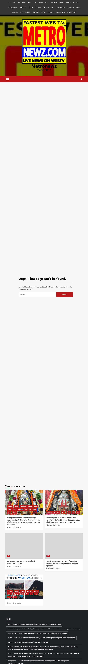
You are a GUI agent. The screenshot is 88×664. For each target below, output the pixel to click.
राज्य (35, 2)
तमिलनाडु (68, 2)
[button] (7, 79)
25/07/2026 (57, 525)
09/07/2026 (18, 566)
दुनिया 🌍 (20, 509)
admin (10, 527)
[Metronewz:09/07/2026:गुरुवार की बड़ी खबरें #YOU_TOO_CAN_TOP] (24, 546)
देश (9, 2)
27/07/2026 (18, 527)
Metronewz (44, 66)
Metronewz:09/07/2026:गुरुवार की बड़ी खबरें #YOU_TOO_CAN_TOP (21, 562)
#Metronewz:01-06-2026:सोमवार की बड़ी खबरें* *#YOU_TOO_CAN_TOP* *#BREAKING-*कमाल (34, 624)
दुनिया (23, 2)
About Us (23, 7)
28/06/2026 (57, 569)
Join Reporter (60, 7)
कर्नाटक (30, 506)
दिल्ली (14, 2)
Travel (16, 591)
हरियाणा (61, 2)
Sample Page (71, 12)
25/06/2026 (18, 603)
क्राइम (29, 2)
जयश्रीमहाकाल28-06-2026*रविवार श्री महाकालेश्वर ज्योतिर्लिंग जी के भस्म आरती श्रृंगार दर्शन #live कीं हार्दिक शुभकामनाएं (62, 563)
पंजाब (46, 2)
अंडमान (41, 2)
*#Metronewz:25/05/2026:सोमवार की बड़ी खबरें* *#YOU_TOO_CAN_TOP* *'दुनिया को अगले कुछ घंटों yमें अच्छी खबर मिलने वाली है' (41, 638)
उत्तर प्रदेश (54, 2)
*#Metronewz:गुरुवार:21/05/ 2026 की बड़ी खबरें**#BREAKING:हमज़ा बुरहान (28, 642)
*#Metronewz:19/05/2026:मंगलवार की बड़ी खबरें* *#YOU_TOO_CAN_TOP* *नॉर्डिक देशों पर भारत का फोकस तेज (37, 633)
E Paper (75, 2)
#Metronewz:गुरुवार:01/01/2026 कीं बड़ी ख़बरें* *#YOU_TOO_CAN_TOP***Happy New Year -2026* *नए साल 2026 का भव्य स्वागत (44, 629)
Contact (38, 7)
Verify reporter (13, 7)
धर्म (19, 2)
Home (31, 7)
